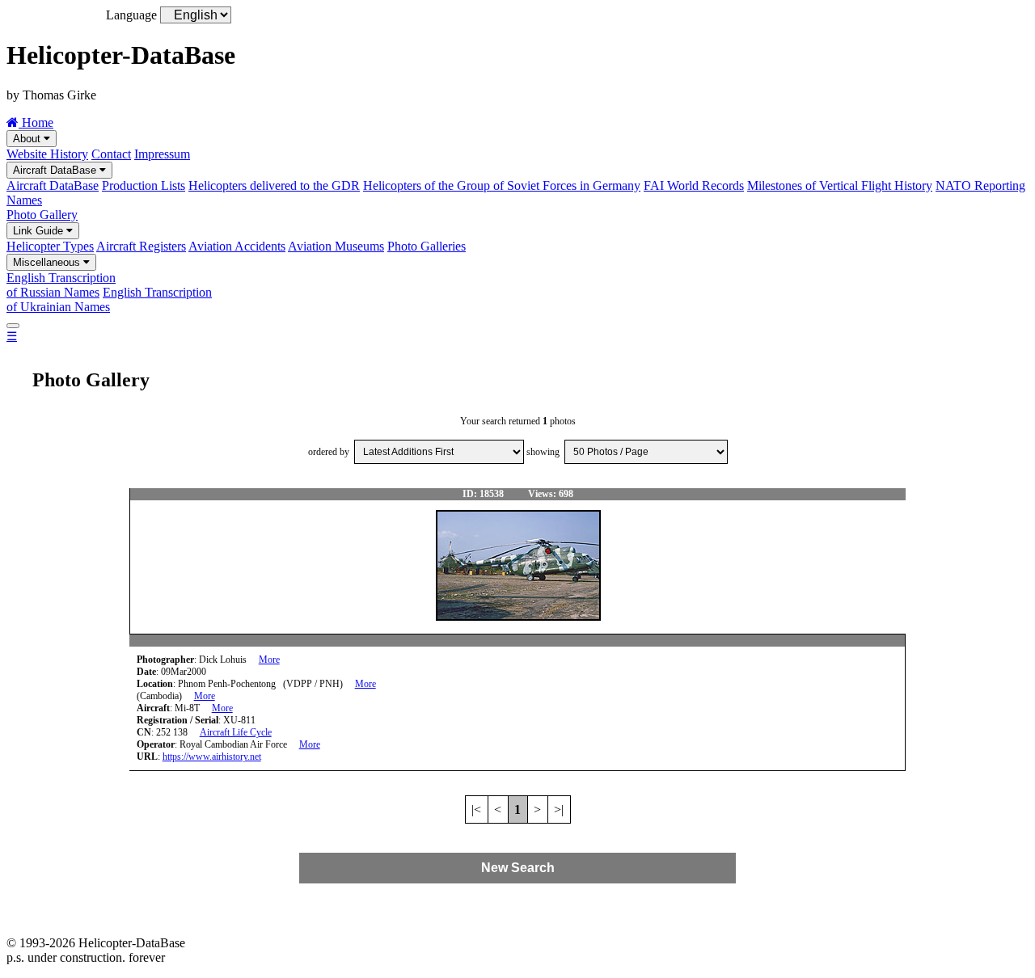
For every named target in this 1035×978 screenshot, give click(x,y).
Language (131, 15)
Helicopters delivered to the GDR (274, 185)
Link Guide (39, 231)
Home (36, 122)
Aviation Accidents (236, 246)
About (28, 139)
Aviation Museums (336, 246)
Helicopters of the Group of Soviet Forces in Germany (501, 185)
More (269, 659)
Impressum (162, 154)
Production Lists (143, 185)
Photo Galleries (426, 246)
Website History (47, 154)
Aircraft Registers (141, 246)
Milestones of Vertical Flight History (839, 185)
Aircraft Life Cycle (236, 732)
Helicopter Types (50, 246)
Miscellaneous (48, 262)
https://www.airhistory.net (212, 756)
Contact (111, 154)
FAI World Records (694, 185)
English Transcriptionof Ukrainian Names (109, 299)
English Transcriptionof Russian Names (61, 285)
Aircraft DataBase (56, 170)
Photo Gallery (42, 214)
